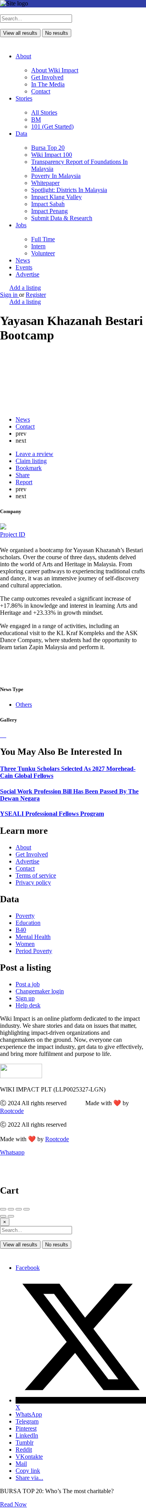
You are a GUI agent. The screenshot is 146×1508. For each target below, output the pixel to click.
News (23, 260)
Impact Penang (49, 211)
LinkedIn (27, 1435)
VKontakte (29, 1456)
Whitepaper (45, 183)
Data (21, 133)
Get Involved (47, 77)
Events (24, 267)
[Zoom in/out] (26, 1209)
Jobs (21, 225)
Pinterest (26, 1428)
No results (56, 33)
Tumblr (24, 1442)
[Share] (11, 1209)
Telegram (27, 1421)
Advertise (27, 274)
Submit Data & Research (61, 218)
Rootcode (12, 1111)
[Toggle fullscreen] (19, 1209)
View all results (20, 33)
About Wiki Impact (54, 70)
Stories (24, 98)
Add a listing (25, 287)
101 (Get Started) (52, 126)
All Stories (44, 112)
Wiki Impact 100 (51, 154)
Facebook (28, 1267)
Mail (21, 1463)
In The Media (48, 84)
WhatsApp (29, 1414)
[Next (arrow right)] (11, 1216)
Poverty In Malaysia (56, 175)
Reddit (24, 1449)
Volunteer (43, 253)
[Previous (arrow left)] (3, 1216)
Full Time (43, 239)
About (23, 56)
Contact (40, 91)
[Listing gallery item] (1, 735)
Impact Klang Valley (56, 197)
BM (36, 119)
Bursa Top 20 (48, 147)
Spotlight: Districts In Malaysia (69, 190)
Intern (38, 246)
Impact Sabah (48, 204)
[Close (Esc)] (3, 1209)
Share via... (29, 1477)
